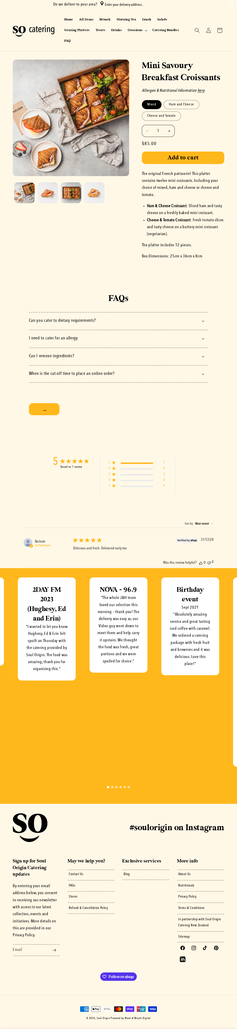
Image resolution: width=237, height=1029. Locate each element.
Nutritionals (186, 885)
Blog (127, 874)
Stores (73, 897)
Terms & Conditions (191, 908)
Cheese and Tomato (161, 117)
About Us (184, 874)
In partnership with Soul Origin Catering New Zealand (199, 923)
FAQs (72, 885)
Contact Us (76, 874)
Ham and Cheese (181, 106)
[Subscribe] (54, 950)
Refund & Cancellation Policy (88, 908)
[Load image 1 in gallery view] (24, 192)
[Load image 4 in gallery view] (94, 192)
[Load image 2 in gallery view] (47, 192)
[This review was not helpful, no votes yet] (209, 562)
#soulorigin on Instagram (177, 827)
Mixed (154, 106)
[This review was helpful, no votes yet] (201, 563)
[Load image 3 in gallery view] (71, 192)
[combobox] (142, 4)
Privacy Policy (187, 897)
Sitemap (184, 937)
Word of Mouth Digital (138, 1018)
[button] (229, 5)
